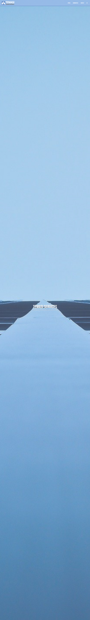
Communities (75, 3)
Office (69, 3)
